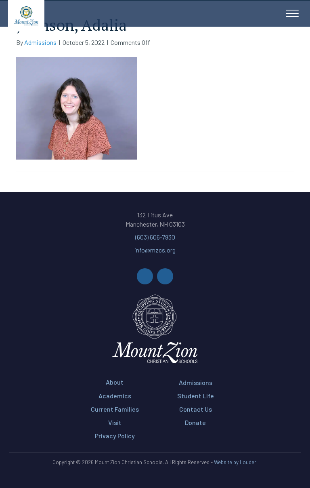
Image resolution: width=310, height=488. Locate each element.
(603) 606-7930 (155, 237)
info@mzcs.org (155, 250)
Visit (114, 422)
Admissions (195, 382)
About (115, 382)
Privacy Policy (115, 436)
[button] (292, 13)
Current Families (115, 409)
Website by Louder (235, 462)
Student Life (195, 396)
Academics (114, 396)
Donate (195, 422)
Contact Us (195, 409)
